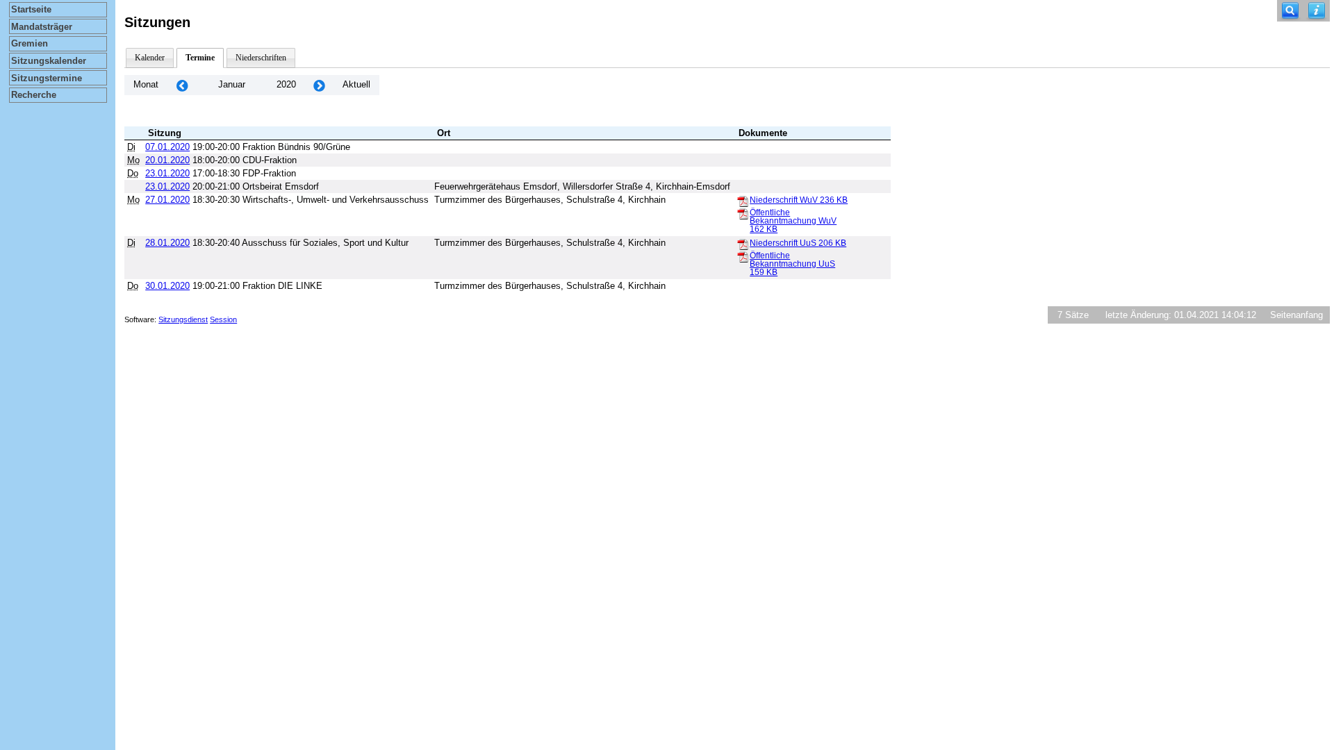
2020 (286, 84)
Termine (200, 57)
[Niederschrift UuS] (742, 244)
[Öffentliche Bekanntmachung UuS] (742, 256)
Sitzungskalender (48, 61)
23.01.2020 (167, 173)
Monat (145, 84)
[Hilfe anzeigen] (1316, 11)
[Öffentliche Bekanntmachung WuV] (742, 213)
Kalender (150, 57)
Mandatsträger (41, 27)
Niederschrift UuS (798, 243)
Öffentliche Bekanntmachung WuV (793, 220)
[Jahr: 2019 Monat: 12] (182, 85)
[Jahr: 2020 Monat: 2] (319, 85)
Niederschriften (261, 57)
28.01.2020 (167, 243)
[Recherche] (1290, 11)
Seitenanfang (1296, 315)
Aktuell (356, 84)
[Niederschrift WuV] (742, 201)
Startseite (31, 9)
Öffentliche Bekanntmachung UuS (792, 263)
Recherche (33, 95)
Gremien (29, 43)
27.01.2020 (167, 199)
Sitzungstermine (46, 78)
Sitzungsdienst (183, 319)
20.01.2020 (167, 160)
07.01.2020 (167, 147)
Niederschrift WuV (799, 200)
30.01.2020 (167, 286)
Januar (231, 84)
